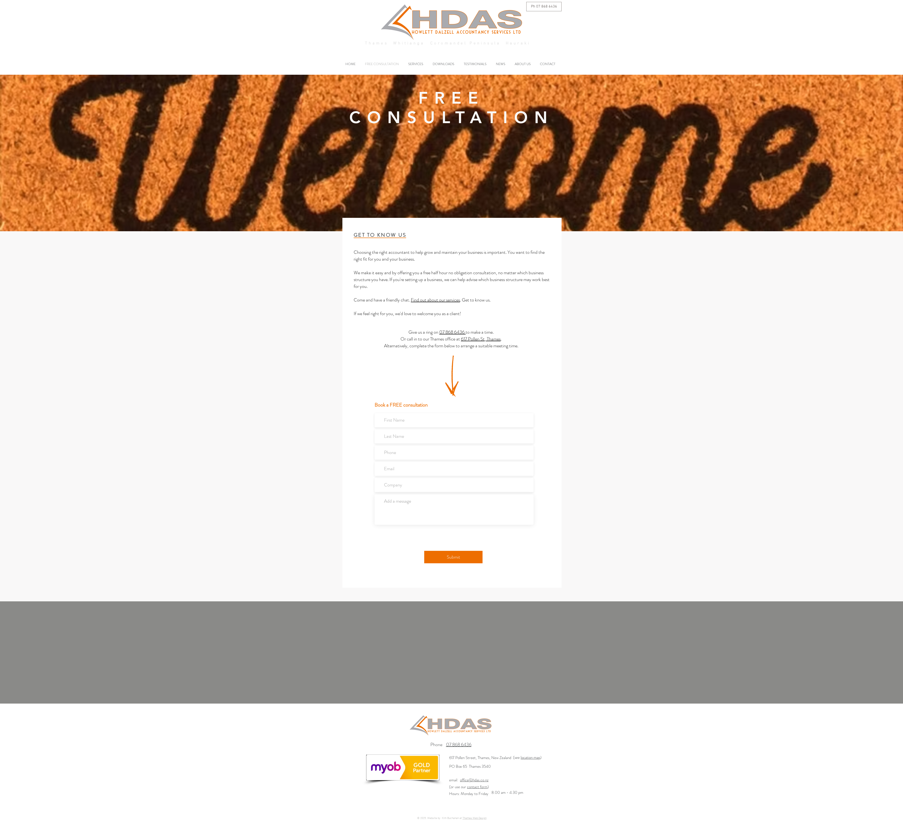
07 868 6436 (452, 332)
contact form (477, 787)
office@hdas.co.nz (474, 780)
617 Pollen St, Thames (481, 339)
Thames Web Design (475, 818)
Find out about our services (435, 300)
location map (530, 757)
